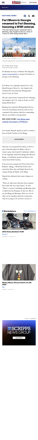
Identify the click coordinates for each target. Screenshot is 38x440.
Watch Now (32, 2)
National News (9, 16)
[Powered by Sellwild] (33, 318)
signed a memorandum (9, 74)
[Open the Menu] (3, 2)
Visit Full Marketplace (30, 211)
